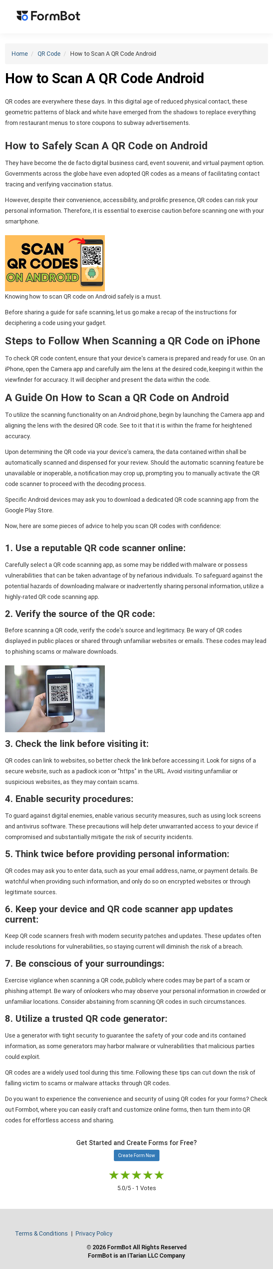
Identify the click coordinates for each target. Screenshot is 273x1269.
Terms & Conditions (42, 1233)
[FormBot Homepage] (48, 16)
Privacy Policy (94, 1233)
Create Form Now (136, 1155)
